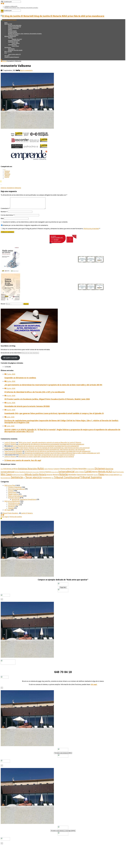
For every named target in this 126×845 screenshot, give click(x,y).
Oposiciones (7, 47)
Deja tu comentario (26, 70)
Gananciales (36, 472)
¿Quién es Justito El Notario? (11, 57)
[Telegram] (3, 3)
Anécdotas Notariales (27, 468)
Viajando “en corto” (17, 39)
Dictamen (100, 468)
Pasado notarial (12, 31)
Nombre (4, 212)
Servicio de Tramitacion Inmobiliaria (24, 499)
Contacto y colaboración (10, 6)
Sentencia (17, 477)
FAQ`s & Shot (8, 51)
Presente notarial (12, 32)
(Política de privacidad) (91, 228)
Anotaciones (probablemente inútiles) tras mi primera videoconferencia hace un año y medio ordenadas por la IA (62, 453)
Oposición (90, 475)
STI (24, 478)
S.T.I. (5, 53)
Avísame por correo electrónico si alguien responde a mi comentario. (25, 225)
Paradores (11, 506)
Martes (95, 472)
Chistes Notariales (79, 469)
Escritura (17, 472)
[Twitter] (1, 3)
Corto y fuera (15, 46)
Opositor (96, 474)
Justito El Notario (10, 442)
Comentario (5, 208)
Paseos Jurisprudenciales (14, 25)
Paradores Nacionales (14, 40)
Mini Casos (6, 474)
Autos (40, 468)
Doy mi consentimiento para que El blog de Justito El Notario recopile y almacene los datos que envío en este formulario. (51, 228)
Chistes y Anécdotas (13, 28)
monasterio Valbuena (11, 188)
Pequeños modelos (13, 35)
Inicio (5, 22)
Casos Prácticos (48, 469)
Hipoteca (48, 472)
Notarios (49, 475)
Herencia (42, 472)
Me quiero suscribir (10, 358)
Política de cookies (16, 517)
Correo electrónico (7, 215)
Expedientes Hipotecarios (26, 472)
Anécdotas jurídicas (10, 469)
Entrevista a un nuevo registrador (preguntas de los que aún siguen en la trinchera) (46, 455)
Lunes (88, 471)
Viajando (10, 37)
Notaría (56, 475)
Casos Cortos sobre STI (14, 54)
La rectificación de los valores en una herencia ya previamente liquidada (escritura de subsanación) (51, 444)
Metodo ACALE (105, 471)
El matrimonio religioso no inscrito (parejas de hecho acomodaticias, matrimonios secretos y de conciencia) (53, 448)
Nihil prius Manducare (10, 36)
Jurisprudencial (66, 471)
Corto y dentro (16, 43)
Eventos (10, 29)
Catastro (56, 469)
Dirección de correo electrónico (11, 353)
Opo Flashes (11, 48)
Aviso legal (4, 517)
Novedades (72, 475)
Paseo (101, 474)
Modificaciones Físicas (18, 474)
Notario (42, 474)
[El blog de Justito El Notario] (9, 20)
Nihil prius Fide (9, 485)
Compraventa (90, 469)
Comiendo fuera (12, 44)
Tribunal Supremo (91, 477)
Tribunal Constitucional (67, 477)
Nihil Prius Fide (8, 24)
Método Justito (32, 474)
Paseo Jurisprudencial (112, 475)
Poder (120, 474)
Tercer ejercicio (33, 477)
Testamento (46, 478)
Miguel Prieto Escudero (118, 472)
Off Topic (7, 55)
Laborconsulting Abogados (13, 451)
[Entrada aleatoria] (1, 59)
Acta (2, 469)
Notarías (63, 474)
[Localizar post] (2, 2)
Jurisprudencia (54, 472)
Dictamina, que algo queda (15, 50)
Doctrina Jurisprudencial (14, 26)
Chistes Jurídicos (65, 469)
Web (2, 218)
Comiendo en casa (13, 42)
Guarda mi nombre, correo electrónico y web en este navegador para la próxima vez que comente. (35, 222)
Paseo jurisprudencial (15, 496)
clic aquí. (94, 684)
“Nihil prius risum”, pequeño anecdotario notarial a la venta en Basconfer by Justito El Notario (49, 442)
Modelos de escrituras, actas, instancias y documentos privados (21, 7)
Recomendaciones (6, 478)
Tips (52, 478)
